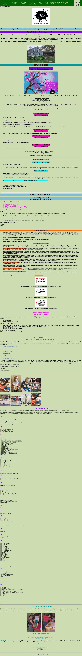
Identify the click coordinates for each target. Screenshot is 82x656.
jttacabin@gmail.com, (40, 34)
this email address (36, 213)
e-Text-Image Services (46, 654)
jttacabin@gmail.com (21, 186)
